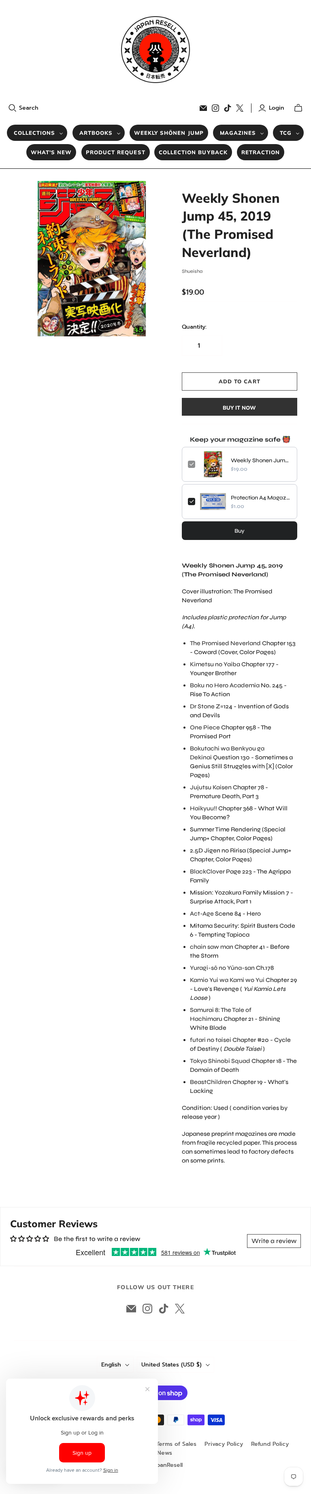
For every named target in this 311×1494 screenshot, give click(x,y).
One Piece (205, 727)
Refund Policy (270, 1444)
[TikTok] (227, 108)
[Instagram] (215, 108)
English (111, 1364)
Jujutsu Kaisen (211, 787)
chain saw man (211, 946)
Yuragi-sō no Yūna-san (222, 967)
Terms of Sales (176, 1444)
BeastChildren (210, 1082)
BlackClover (207, 871)
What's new (51, 152)
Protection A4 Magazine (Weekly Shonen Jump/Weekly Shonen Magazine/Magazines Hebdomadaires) (261, 497)
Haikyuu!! (203, 808)
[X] (239, 108)
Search (28, 108)
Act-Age (202, 913)
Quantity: (194, 327)
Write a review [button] (273, 1241)
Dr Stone (202, 706)
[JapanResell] (155, 49)
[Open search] (13, 108)
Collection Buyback (193, 152)
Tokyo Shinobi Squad (220, 1061)
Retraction (260, 152)
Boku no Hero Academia (225, 685)
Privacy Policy (223, 1444)
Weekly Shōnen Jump (169, 133)
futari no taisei (210, 1039)
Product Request (115, 152)
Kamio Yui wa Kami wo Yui (227, 980)
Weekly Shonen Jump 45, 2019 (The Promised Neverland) (261, 460)
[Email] (203, 108)
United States (171, 1364)
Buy (239, 530)
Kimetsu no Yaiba (215, 664)
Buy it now (239, 407)
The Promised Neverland (225, 643)
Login (276, 108)
